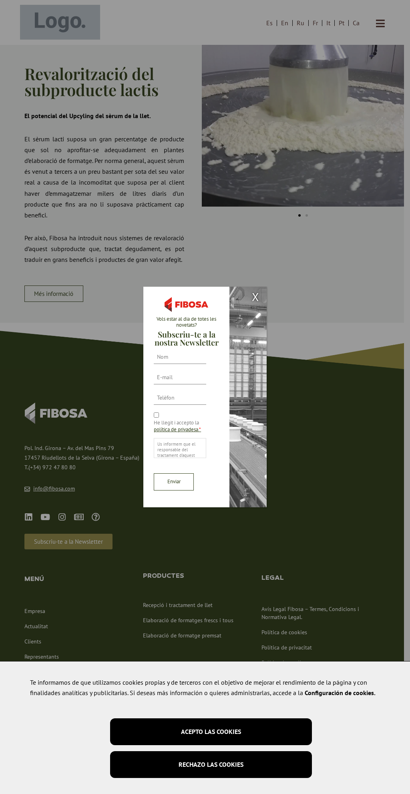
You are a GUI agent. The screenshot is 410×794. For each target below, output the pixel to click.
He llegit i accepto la (177, 426)
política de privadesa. (177, 429)
